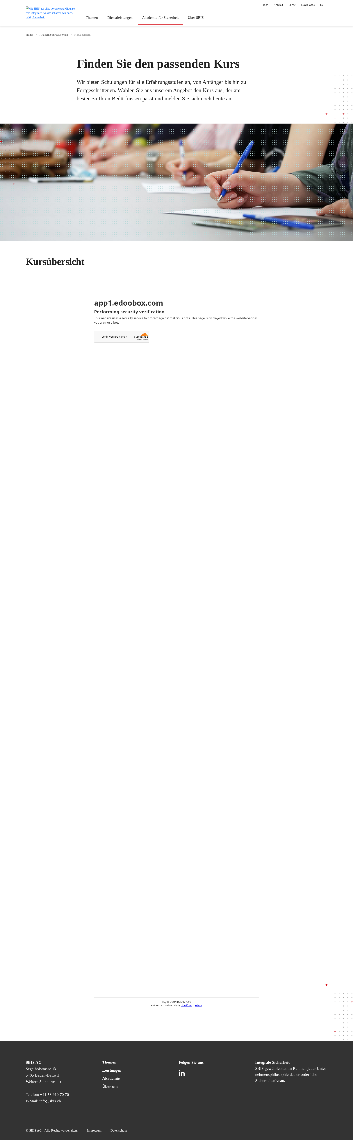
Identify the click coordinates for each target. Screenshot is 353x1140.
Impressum (94, 1130)
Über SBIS (196, 17)
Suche (292, 4)
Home (29, 34)
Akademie (111, 1078)
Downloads (308, 4)
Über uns (110, 1086)
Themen (92, 17)
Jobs (265, 4)
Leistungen (111, 1070)
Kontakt (278, 4)
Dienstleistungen (120, 17)
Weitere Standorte (41, 1081)
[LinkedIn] (182, 1073)
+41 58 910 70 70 (54, 1094)
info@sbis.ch (50, 1101)
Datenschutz (118, 1130)
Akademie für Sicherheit (160, 17)
